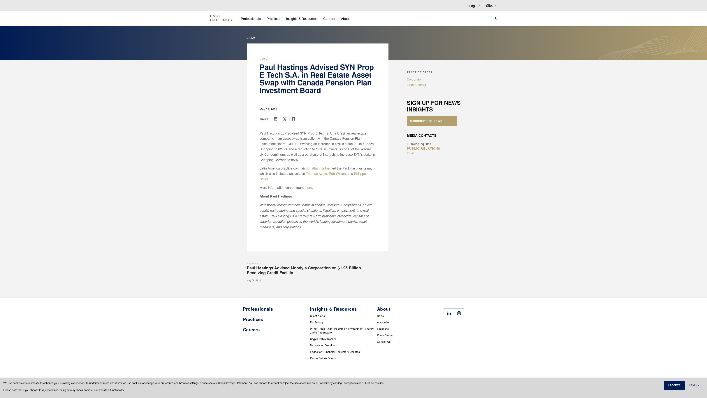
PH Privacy (316, 322)
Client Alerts (317, 316)
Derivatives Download (323, 345)
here (308, 187)
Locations (383, 329)
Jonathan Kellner (318, 168)
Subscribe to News (426, 121)
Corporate (414, 79)
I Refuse (694, 385)
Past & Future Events (323, 358)
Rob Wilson (337, 173)
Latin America (416, 85)
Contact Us (384, 341)
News (380, 316)
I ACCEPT (674, 385)
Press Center (385, 335)
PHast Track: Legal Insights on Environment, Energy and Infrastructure (342, 330)
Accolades (383, 322)
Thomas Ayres (316, 173)
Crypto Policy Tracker (323, 339)
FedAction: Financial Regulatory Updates (335, 352)
